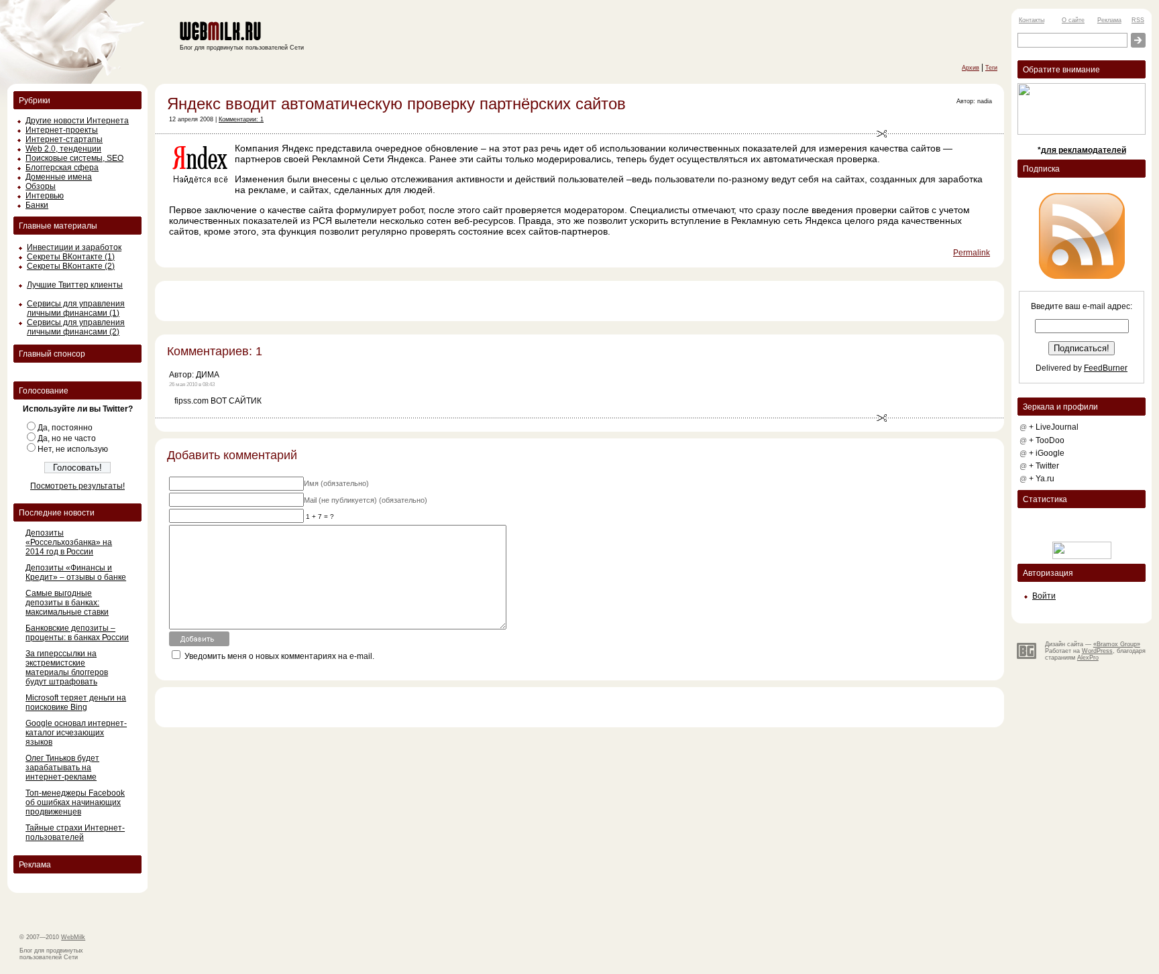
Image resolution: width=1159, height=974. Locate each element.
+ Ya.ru (1041, 478)
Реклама (1109, 20)
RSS (1138, 20)
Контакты (1031, 20)
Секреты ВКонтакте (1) (71, 256)
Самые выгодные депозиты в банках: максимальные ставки (67, 603)
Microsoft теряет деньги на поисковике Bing (75, 702)
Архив (970, 67)
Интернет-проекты (61, 130)
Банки (36, 205)
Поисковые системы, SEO (74, 158)
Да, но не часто (67, 438)
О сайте (1073, 20)
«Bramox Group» (1116, 644)
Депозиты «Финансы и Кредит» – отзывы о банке (75, 572)
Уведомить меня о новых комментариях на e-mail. (279, 656)
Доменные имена (58, 177)
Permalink (971, 252)
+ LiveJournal (1054, 427)
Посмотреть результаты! (77, 486)
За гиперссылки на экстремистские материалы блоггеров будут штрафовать (66, 667)
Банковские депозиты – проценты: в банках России (77, 632)
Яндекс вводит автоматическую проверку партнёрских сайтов (396, 104)
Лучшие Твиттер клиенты (75, 285)
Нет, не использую (73, 449)
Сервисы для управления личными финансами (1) (76, 308)
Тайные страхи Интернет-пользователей (75, 832)
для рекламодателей (1083, 150)
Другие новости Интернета (77, 120)
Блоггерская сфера (62, 167)
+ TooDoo (1046, 440)
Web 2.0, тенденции (63, 149)
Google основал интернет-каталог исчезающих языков (76, 733)
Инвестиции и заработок (74, 247)
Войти (1044, 596)
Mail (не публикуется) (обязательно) (365, 500)
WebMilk (73, 937)
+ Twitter (1044, 466)
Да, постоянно (65, 427)
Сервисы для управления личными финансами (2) (76, 327)
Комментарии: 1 (241, 119)
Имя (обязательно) (336, 483)
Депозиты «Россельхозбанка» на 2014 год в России (68, 542)
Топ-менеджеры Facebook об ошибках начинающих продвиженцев (75, 802)
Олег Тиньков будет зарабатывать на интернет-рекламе (62, 767)
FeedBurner (1105, 368)
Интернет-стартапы (64, 139)
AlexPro (1088, 657)
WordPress (1097, 651)
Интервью (44, 195)
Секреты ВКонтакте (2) (71, 266)
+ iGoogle (1046, 453)
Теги (991, 67)
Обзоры (40, 186)
